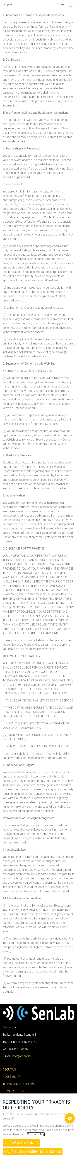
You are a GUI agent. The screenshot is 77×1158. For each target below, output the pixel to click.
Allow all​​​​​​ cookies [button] (21, 1143)
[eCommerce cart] (62, 5)
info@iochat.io (21, 1056)
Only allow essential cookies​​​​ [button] (32, 1151)
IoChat (7, 5)
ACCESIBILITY (12, 1076)
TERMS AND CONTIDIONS (19, 1084)
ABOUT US (9, 1069)
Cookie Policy (35, 1134)
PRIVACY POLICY (13, 1091)
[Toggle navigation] (70, 5)
